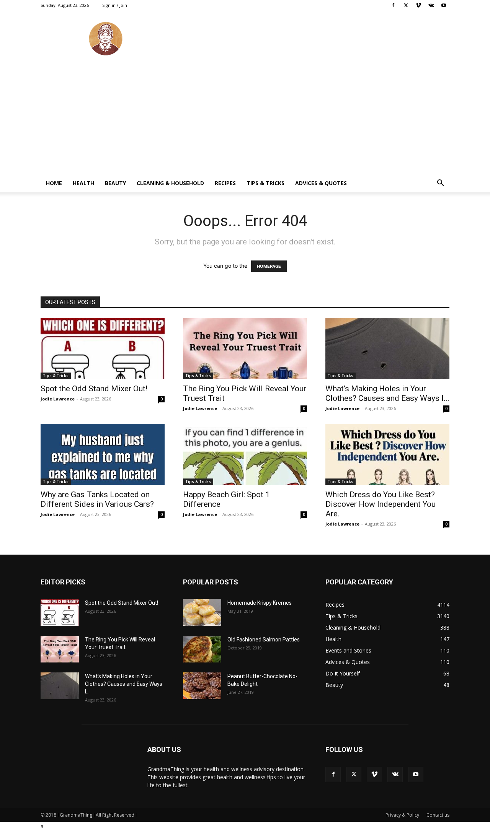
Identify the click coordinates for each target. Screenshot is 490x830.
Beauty (115, 183)
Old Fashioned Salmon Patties (263, 639)
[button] (440, 183)
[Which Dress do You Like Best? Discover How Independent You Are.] (387, 454)
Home (54, 183)
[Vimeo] (418, 5)
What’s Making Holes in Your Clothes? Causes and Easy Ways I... (387, 393)
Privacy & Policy (402, 815)
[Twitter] (406, 5)
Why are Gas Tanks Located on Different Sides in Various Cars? (97, 499)
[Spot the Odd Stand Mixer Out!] (103, 348)
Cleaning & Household (170, 183)
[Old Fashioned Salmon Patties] (202, 649)
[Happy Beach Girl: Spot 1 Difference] (245, 454)
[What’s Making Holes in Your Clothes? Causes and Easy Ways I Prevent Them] (387, 348)
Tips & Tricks (265, 183)
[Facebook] (393, 5)
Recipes (225, 183)
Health (83, 183)
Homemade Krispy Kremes (259, 603)
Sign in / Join (114, 5)
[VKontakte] (431, 5)
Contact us (437, 815)
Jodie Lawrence (58, 399)
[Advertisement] (245, 116)
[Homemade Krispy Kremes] (202, 612)
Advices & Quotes (321, 183)
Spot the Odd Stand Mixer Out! (94, 388)
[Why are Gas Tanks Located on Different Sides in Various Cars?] (103, 454)
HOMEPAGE (269, 266)
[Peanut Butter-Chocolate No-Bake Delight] (202, 685)
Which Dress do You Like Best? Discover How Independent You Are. (380, 504)
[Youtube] (443, 5)
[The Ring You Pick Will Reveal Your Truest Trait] (245, 348)
